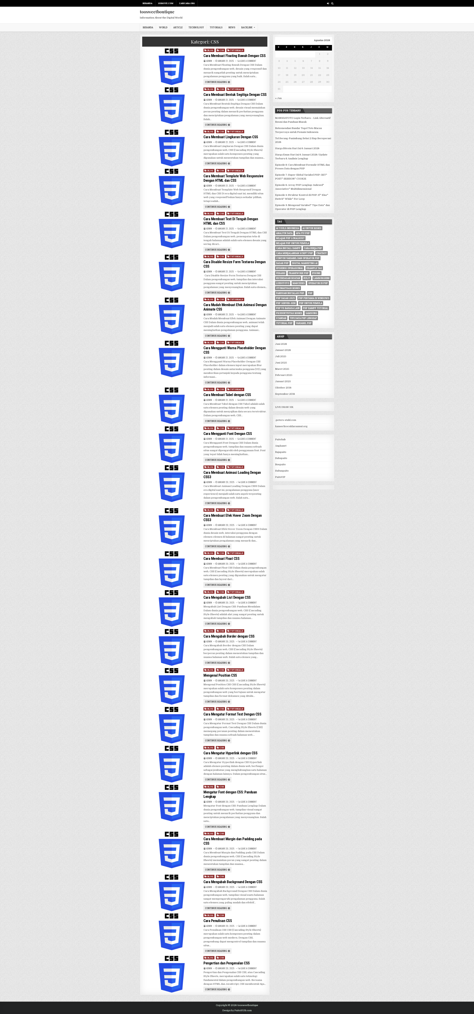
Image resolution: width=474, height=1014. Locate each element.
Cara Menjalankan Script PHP (294, 253)
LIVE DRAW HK (284, 407)
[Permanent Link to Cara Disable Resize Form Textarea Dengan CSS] (171, 273)
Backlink (246, 27)
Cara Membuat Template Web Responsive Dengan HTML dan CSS (233, 178)
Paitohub (280, 439)
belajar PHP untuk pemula (292, 243)
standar (281, 318)
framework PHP (299, 273)
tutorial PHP (284, 323)
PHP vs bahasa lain (288, 308)
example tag (314, 268)
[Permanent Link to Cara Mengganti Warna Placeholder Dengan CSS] (171, 359)
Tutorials (216, 27)
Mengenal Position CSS (220, 675)
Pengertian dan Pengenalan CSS (226, 963)
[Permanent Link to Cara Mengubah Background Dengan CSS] (171, 893)
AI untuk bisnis (312, 228)
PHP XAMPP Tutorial (315, 308)
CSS (222, 50)
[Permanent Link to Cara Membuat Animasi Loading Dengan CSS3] (171, 483)
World (163, 27)
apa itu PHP (303, 233)
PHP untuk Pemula (310, 303)
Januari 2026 (283, 350)
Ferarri (280, 273)
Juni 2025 (281, 362)
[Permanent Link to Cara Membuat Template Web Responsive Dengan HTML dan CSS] (171, 187)
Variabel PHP (304, 323)
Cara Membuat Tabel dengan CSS (227, 395)
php (310, 293)
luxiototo (282, 283)
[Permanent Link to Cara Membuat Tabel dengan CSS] (171, 406)
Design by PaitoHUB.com (237, 1010)
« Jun (278, 98)
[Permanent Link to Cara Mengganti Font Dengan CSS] (171, 444)
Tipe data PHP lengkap (303, 318)
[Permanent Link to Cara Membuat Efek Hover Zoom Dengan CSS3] (171, 526)
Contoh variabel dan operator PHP (298, 258)
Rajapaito (280, 452)
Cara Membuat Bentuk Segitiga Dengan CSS (235, 94)
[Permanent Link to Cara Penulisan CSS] (171, 932)
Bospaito (280, 464)
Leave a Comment (248, 61)
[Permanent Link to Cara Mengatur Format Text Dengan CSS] (171, 725)
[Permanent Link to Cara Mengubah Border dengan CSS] (171, 647)
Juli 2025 (280, 356)
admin (209, 61)
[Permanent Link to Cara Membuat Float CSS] (171, 569)
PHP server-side (286, 303)
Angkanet (280, 445)
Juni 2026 (281, 344)
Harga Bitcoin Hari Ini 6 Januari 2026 (297, 148)
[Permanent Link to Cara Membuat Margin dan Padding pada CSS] (171, 850)
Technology (196, 27)
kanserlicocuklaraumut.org (291, 426)
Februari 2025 (283, 375)
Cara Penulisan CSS (217, 921)
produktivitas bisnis (289, 313)
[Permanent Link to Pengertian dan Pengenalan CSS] (171, 974)
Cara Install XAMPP (288, 248)
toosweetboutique (157, 11)
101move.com (165, 3)
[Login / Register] (328, 3)
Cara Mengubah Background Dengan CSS (232, 882)
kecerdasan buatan (288, 278)
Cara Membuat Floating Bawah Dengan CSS (234, 55)
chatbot (321, 253)
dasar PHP (282, 263)
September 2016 (285, 394)
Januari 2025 (283, 381)
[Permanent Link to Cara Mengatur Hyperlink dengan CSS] (171, 764)
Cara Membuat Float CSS (221, 558)
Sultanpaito (282, 470)
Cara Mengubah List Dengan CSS (227, 597)
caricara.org (187, 3)
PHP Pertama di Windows (313, 298)
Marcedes (299, 283)
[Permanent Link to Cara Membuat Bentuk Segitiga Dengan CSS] (171, 105)
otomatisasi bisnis (288, 288)
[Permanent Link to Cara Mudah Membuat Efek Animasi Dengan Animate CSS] (171, 316)
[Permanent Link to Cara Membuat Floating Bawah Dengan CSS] (171, 66)
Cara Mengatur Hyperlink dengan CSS (230, 753)
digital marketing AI (305, 263)
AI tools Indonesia (287, 228)
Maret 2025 (282, 369)
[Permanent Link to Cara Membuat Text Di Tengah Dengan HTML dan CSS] (171, 230)
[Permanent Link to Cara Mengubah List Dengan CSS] (171, 608)
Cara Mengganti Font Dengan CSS (227, 433)
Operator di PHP (318, 283)
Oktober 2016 (283, 387)
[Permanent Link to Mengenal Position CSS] (171, 686)
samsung (311, 313)
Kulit (306, 278)
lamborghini (321, 278)
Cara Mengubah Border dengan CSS (229, 636)
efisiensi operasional (289, 268)
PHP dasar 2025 (285, 298)
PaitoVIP (280, 477)
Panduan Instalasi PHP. (290, 293)
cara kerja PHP (313, 248)
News (231, 27)
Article (178, 27)
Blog (210, 50)
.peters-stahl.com (285, 420)
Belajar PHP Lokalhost (290, 238)
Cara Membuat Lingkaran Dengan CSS (230, 137)
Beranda (147, 3)
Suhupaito (281, 458)
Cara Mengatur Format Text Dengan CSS (232, 714)
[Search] (332, 3)
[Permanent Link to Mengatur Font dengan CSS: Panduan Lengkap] (171, 803)
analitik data (284, 233)
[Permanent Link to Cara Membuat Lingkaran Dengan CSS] (171, 148)
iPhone (316, 273)
